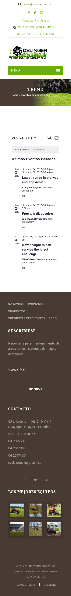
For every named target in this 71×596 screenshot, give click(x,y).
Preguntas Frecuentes (26, 318)
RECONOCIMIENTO (25, 584)
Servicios (35, 304)
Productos (17, 311)
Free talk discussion (37, 213)
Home (15, 94)
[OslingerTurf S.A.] (28, 52)
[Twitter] (35, 12)
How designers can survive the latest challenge (36, 249)
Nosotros (16, 304)
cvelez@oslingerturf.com (37, 4)
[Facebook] (29, 12)
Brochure (50, 584)
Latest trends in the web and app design (40, 179)
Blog (53, 318)
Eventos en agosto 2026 (35, 94)
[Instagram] (41, 12)
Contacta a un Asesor (35, 20)
